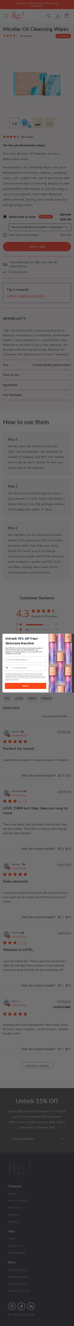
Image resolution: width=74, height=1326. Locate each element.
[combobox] (9, 667)
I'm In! (25, 685)
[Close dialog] (68, 637)
